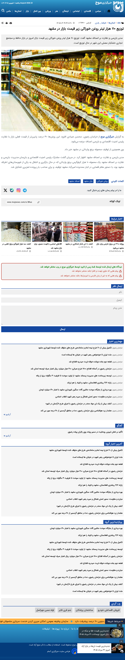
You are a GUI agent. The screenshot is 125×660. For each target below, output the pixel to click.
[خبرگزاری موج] (118, 6)
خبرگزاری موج (107, 137)
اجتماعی (76, 11)
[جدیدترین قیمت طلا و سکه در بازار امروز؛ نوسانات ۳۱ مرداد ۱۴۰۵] (116, 632)
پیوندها (55, 629)
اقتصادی (87, 11)
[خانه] (108, 17)
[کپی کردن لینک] (23, 202)
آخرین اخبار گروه (114, 444)
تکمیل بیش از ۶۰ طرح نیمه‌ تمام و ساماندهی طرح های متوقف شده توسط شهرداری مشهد (86, 450)
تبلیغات (46, 629)
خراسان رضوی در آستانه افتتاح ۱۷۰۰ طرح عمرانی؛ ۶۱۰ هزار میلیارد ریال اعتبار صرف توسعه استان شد (82, 471)
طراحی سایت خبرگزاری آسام (58, 651)
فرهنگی (65, 11)
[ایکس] (5, 190)
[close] (119, 625)
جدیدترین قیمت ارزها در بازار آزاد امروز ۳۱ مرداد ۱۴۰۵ (95, 648)
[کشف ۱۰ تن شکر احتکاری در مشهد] (78, 232)
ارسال (62, 329)
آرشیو (8, 414)
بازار (27, 11)
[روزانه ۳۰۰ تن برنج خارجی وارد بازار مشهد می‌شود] (109, 232)
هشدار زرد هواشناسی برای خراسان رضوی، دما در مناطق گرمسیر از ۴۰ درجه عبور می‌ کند (87, 513)
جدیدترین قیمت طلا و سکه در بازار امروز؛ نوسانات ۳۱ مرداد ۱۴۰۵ (94, 632)
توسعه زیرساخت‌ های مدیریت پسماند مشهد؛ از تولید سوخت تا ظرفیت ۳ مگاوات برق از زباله (85, 478)
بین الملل (37, 11)
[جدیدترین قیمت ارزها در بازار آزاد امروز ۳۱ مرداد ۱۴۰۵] (118, 648)
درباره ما (65, 629)
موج (74, 644)
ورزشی (48, 11)
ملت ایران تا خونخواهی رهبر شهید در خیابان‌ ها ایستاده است (98, 457)
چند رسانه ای (96, 23)
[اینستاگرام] (18, 190)
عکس (8, 11)
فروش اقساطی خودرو (109, 610)
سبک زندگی (82, 23)
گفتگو (119, 425)
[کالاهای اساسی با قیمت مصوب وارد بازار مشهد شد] (47, 232)
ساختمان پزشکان (84, 610)
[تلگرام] (25, 190)
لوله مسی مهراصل (45, 610)
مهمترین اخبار (115, 341)
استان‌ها (18, 11)
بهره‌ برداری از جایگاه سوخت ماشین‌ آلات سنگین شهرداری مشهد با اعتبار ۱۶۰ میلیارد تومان (86, 492)
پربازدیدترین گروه (113, 522)
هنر (57, 11)
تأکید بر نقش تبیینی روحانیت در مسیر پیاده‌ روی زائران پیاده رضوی (95, 432)
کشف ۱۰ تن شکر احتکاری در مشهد (79, 244)
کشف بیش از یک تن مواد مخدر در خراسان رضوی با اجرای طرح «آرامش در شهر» (90, 506)
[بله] (12, 190)
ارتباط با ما (77, 629)
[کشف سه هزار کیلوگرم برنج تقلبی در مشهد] (16, 232)
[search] (3, 10)
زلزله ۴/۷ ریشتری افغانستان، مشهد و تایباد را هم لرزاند (100, 485)
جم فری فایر (65, 610)
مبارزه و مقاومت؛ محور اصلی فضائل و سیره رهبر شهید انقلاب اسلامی (94, 499)
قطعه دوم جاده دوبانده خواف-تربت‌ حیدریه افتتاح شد (101, 464)
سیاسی (98, 11)
